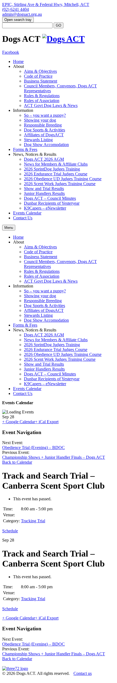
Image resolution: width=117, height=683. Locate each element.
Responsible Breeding (43, 125)
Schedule (10, 531)
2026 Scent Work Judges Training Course (60, 183)
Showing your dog (40, 120)
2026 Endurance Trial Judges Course (55, 174)
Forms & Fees (25, 149)
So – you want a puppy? (45, 115)
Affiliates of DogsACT (44, 134)
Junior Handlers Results (44, 193)
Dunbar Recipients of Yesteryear (51, 203)
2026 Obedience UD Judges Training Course (62, 178)
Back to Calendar (17, 462)
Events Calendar (27, 213)
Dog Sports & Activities (44, 130)
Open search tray (18, 20)
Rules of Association (41, 100)
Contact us (82, 673)
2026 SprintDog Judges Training (52, 169)
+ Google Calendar (18, 421)
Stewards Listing (38, 139)
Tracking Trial (33, 520)
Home (18, 61)
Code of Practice (38, 76)
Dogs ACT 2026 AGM (44, 159)
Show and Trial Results (44, 188)
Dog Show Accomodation (46, 144)
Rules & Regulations (42, 95)
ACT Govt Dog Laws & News (51, 105)
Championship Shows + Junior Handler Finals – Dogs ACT (53, 457)
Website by (11, 678)
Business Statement (40, 81)
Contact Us (22, 218)
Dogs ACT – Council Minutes (50, 198)
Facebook (10, 52)
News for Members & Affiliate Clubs (56, 164)
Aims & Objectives (40, 71)
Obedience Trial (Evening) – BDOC (33, 447)
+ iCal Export (47, 421)
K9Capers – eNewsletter (45, 208)
